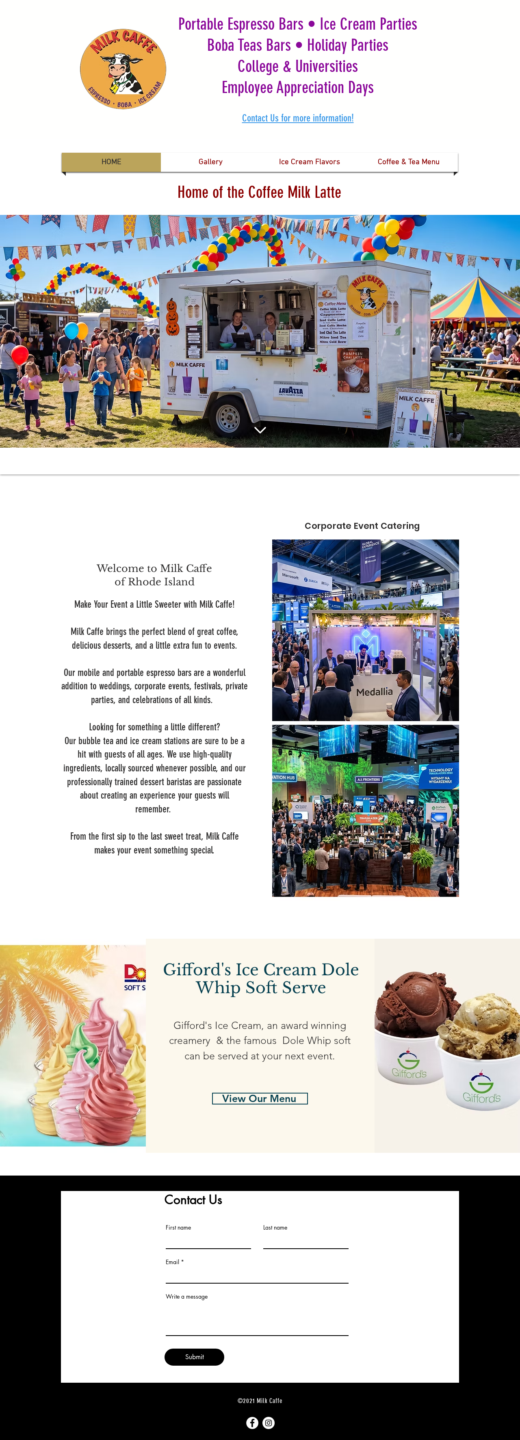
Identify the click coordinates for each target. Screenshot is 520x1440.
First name (178, 1227)
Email (172, 1262)
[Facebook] (252, 1423)
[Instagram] (268, 1423)
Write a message (187, 1296)
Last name (275, 1227)
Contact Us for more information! (298, 118)
